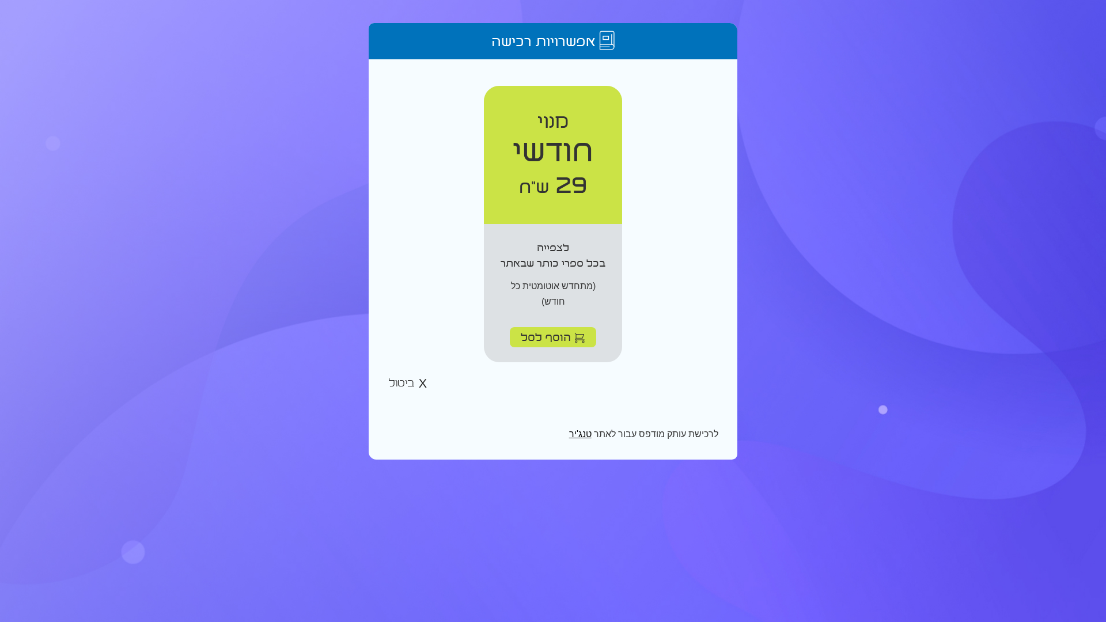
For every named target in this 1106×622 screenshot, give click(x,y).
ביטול (403, 383)
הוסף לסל (547, 336)
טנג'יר (580, 434)
